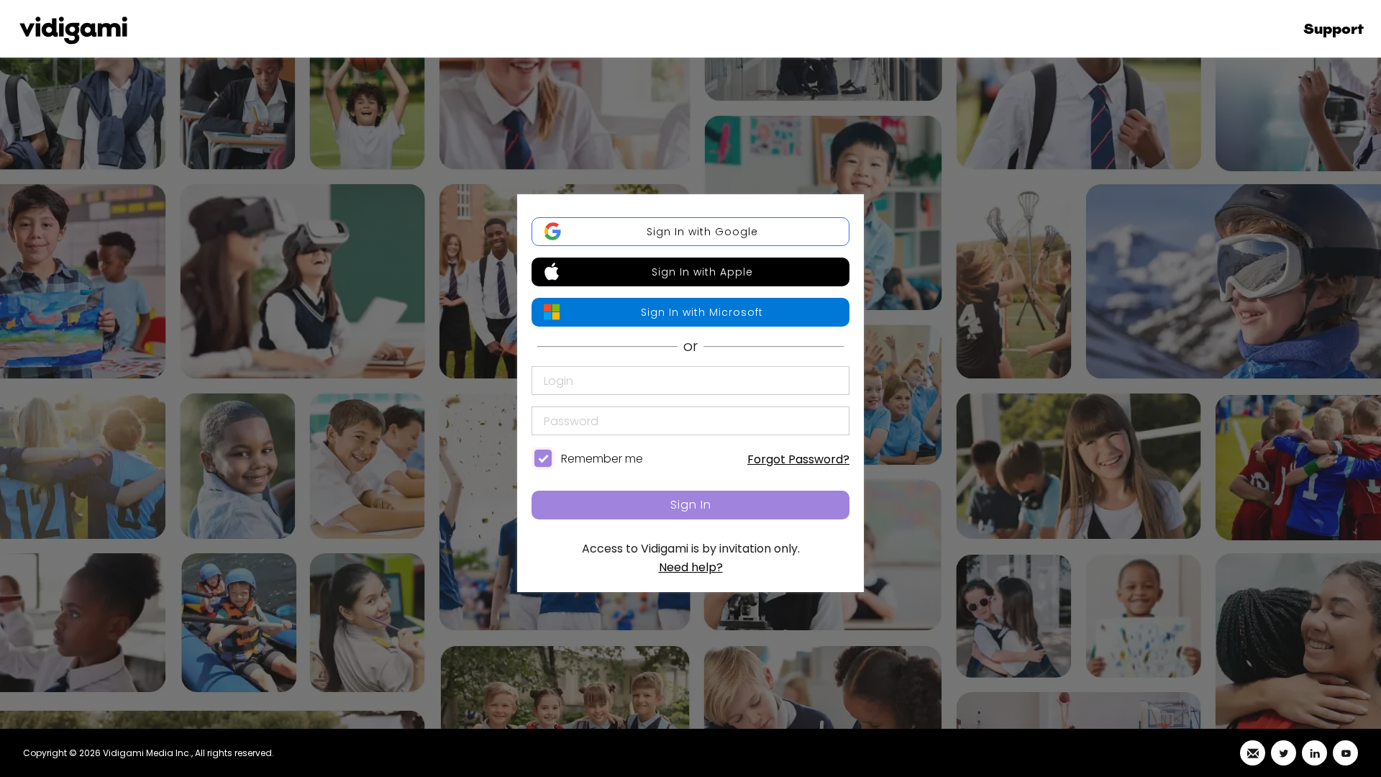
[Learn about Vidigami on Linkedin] (1314, 752)
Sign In (690, 504)
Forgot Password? (798, 459)
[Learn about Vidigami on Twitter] (1283, 752)
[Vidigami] (73, 29)
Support (1333, 29)
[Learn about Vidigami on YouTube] (1345, 752)
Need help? (691, 567)
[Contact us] (1252, 752)
